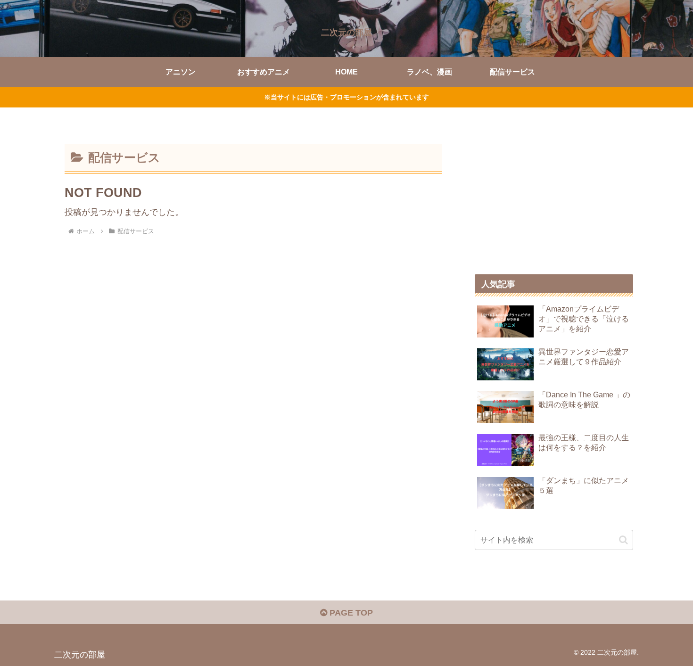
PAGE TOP (350, 612)
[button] (623, 539)
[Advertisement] (554, 194)
